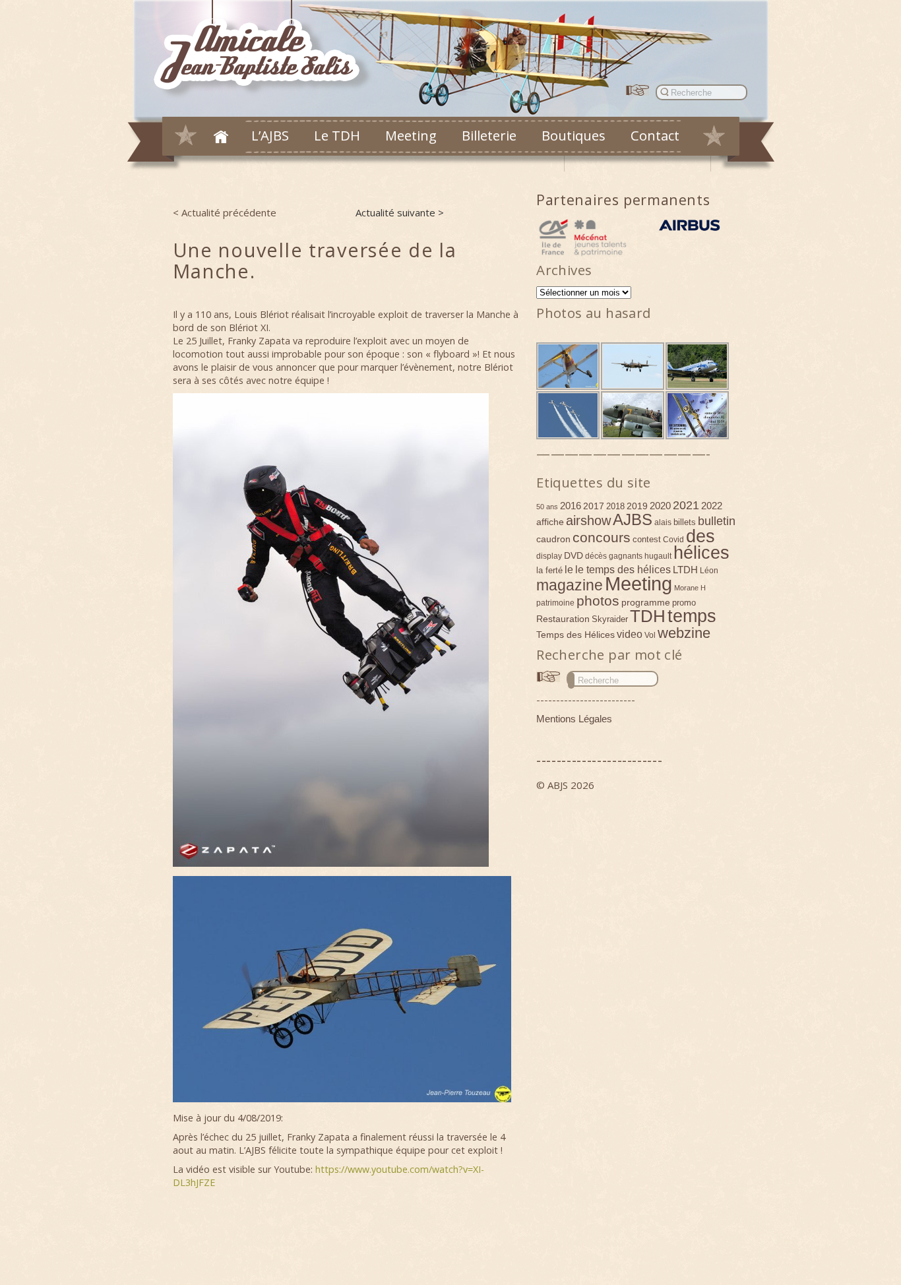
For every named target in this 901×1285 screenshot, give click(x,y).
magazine (569, 585)
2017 (593, 506)
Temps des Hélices (575, 634)
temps (692, 616)
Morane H (690, 588)
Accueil (221, 136)
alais (662, 522)
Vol (650, 635)
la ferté (549, 570)
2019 (637, 506)
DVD (573, 555)
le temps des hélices (623, 569)
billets (684, 522)
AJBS (632, 519)
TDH (648, 616)
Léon (709, 570)
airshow (588, 520)
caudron (553, 539)
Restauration (563, 618)
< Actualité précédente (224, 212)
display (549, 556)
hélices (701, 553)
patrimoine (555, 603)
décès (596, 556)
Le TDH (337, 135)
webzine (684, 633)
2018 (615, 506)
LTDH (685, 569)
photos (597, 600)
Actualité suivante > (400, 212)
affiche (550, 522)
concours (602, 537)
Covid (673, 539)
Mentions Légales (574, 718)
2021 (686, 505)
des (700, 536)
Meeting (411, 135)
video (629, 634)
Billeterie (489, 135)
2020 (660, 505)
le (569, 569)
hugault (657, 556)
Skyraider (610, 619)
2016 (570, 505)
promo (684, 603)
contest (647, 539)
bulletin (716, 521)
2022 (711, 505)
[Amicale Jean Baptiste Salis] (264, 50)
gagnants (625, 556)
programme (645, 602)
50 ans (547, 507)
